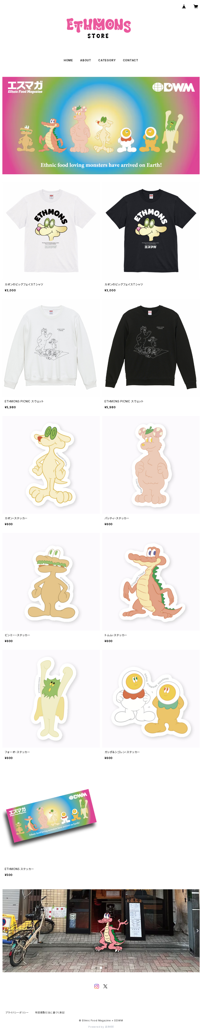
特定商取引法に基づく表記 (50, 1012)
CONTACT (130, 60)
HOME (68, 60)
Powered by (96, 1026)
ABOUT (85, 60)
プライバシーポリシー (17, 1012)
